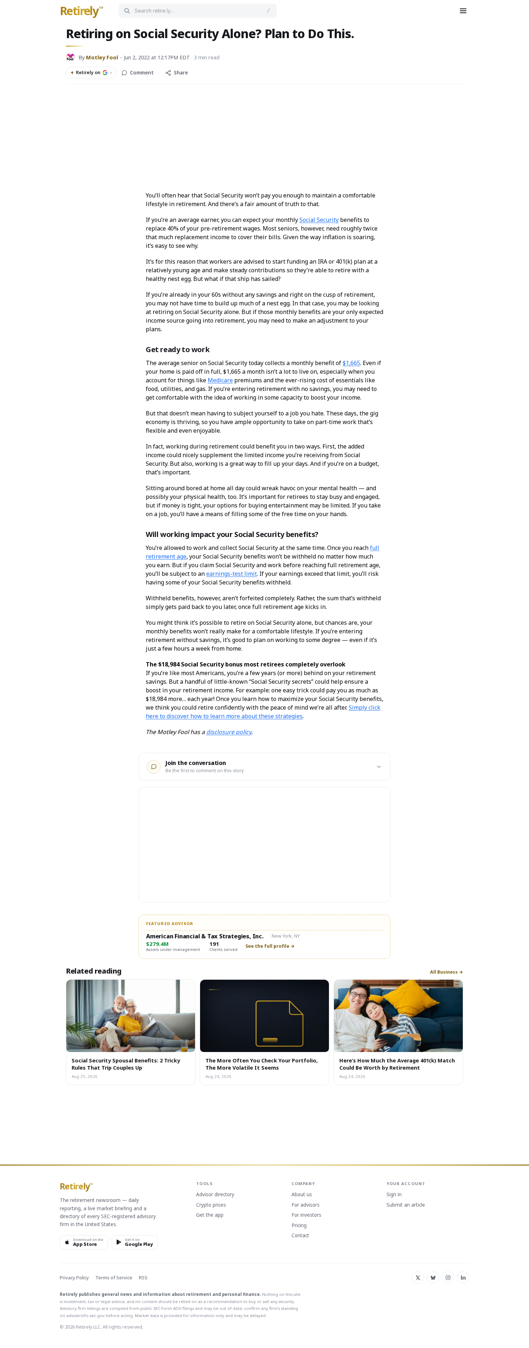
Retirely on (91, 72)
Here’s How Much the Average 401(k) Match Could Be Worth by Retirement (397, 1064)
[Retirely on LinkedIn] (463, 1277)
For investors (306, 1215)
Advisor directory (215, 1195)
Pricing (299, 1226)
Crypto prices (211, 1205)
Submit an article (405, 1205)
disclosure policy (228, 732)
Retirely (81, 11)
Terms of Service (113, 1277)
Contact (300, 1236)
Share (181, 72)
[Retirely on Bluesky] (433, 1277)
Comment (142, 72)
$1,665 (351, 363)
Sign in (394, 1195)
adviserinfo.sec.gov (85, 1315)
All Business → (446, 972)
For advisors (305, 1205)
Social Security (319, 220)
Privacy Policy (74, 1277)
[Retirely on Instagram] (448, 1277)
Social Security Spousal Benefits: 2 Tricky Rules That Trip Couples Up (126, 1064)
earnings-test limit (231, 574)
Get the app (209, 1215)
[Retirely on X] (418, 1277)
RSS (143, 1277)
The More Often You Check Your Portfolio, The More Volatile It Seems (261, 1064)
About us (301, 1195)
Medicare (220, 380)
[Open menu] (463, 11)
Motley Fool (102, 57)
